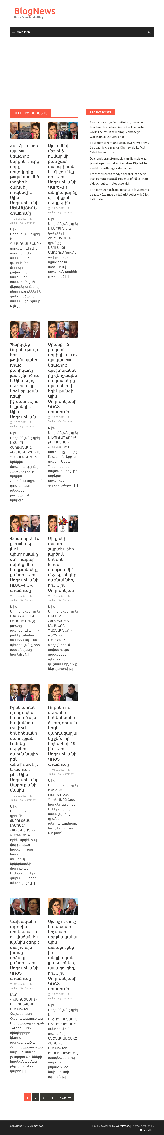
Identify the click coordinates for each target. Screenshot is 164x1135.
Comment (30, 222)
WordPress (122, 1126)
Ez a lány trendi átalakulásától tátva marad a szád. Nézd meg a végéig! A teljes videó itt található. (119, 194)
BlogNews (34, 10)
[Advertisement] (82, 73)
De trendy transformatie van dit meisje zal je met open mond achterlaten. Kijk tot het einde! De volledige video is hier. (119, 163)
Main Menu (24, 32)
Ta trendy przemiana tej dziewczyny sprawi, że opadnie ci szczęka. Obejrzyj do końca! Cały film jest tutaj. (119, 147)
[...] (19, 306)
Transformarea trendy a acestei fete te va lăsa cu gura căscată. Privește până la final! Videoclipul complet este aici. (119, 178)
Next (63, 1097)
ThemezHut (146, 1130)
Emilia (13, 222)
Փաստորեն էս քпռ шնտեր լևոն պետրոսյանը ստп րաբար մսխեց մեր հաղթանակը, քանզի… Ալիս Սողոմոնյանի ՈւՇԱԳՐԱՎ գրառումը (24, 564)
